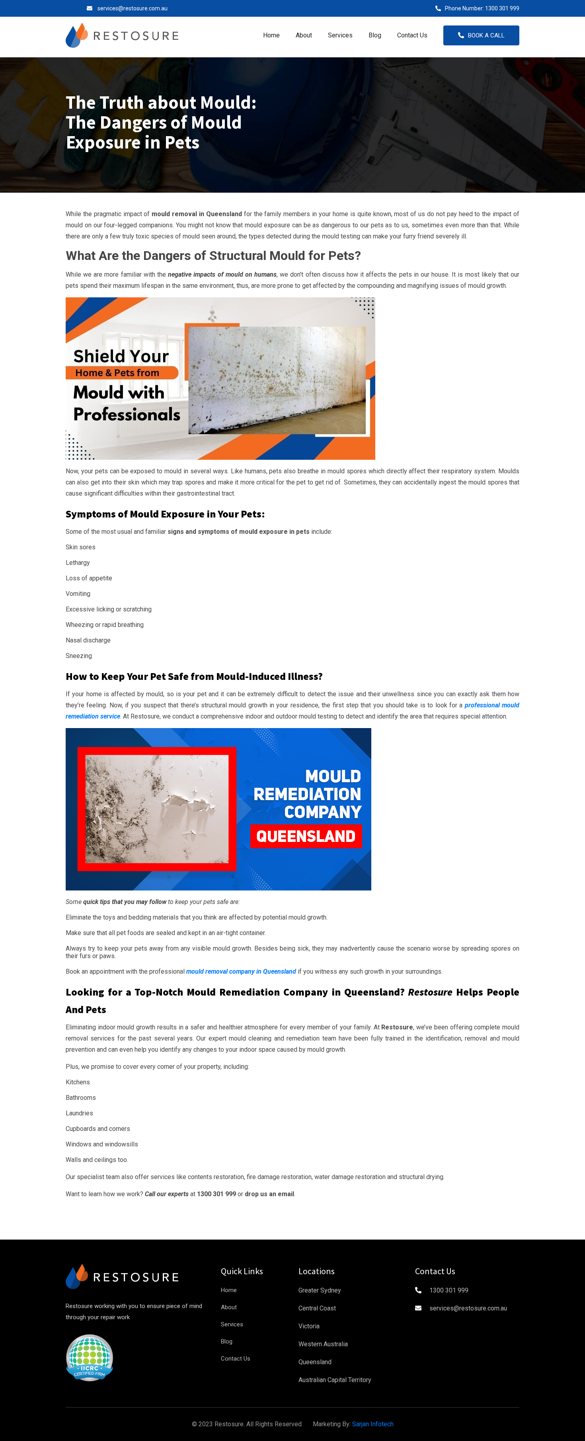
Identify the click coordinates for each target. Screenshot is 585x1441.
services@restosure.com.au (133, 8)
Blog (375, 35)
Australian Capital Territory (334, 1380)
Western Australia (323, 1344)
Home (271, 35)
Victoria (309, 1326)
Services (340, 35)
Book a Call (486, 35)
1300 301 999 (502, 8)
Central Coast (317, 1308)
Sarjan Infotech (373, 1424)
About (304, 35)
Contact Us (412, 35)
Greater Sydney (319, 1290)
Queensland (315, 1362)
